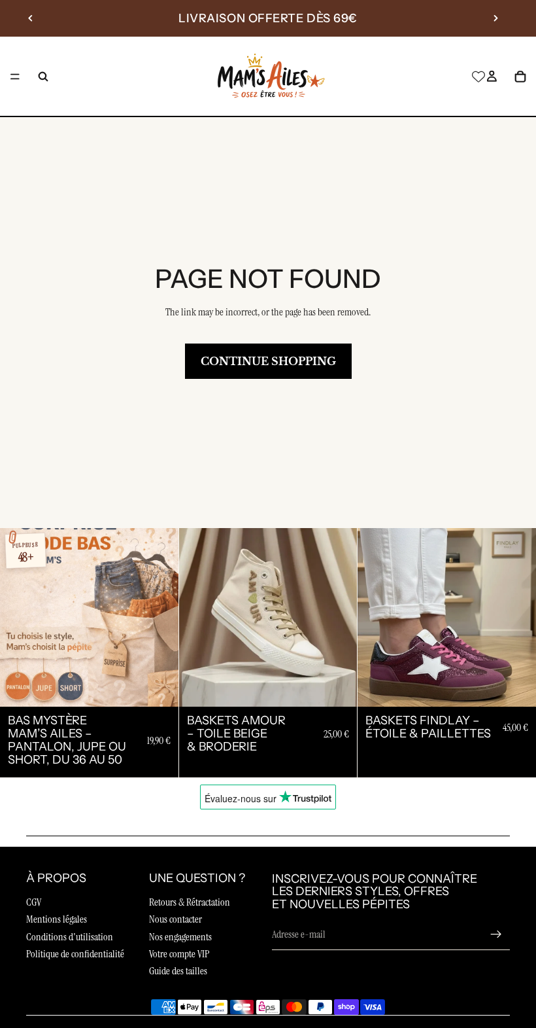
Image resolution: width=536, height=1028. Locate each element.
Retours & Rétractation (189, 902)
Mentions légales (56, 919)
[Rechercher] (43, 76)
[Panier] (520, 76)
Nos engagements (180, 937)
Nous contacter (175, 919)
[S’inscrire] (496, 934)
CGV (33, 902)
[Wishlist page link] (478, 76)
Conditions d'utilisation (69, 937)
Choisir (169, 686)
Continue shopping (268, 361)
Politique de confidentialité (75, 954)
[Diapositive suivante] (495, 18)
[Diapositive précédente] (30, 18)
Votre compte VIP (179, 954)
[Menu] (15, 77)
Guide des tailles (178, 971)
